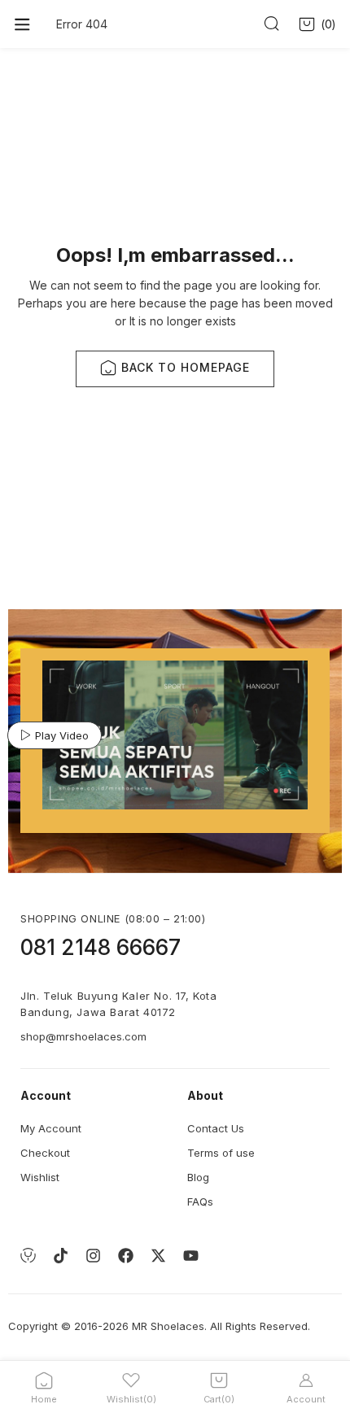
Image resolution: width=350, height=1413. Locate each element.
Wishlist (39, 1177)
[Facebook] (125, 1256)
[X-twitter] (157, 1256)
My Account (50, 1128)
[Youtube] (190, 1256)
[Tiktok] (60, 1256)
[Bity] (27, 1256)
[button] (318, 24)
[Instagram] (92, 1256)
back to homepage (185, 367)
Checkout (45, 1152)
